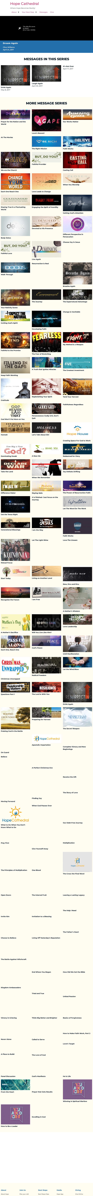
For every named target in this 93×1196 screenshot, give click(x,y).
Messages (43, 12)
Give (52, 12)
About (14, 12)
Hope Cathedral (24, 3)
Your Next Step (28, 12)
